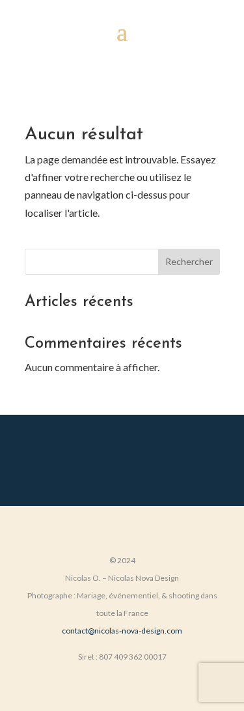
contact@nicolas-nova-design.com (122, 630)
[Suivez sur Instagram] (122, 458)
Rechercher (189, 261)
